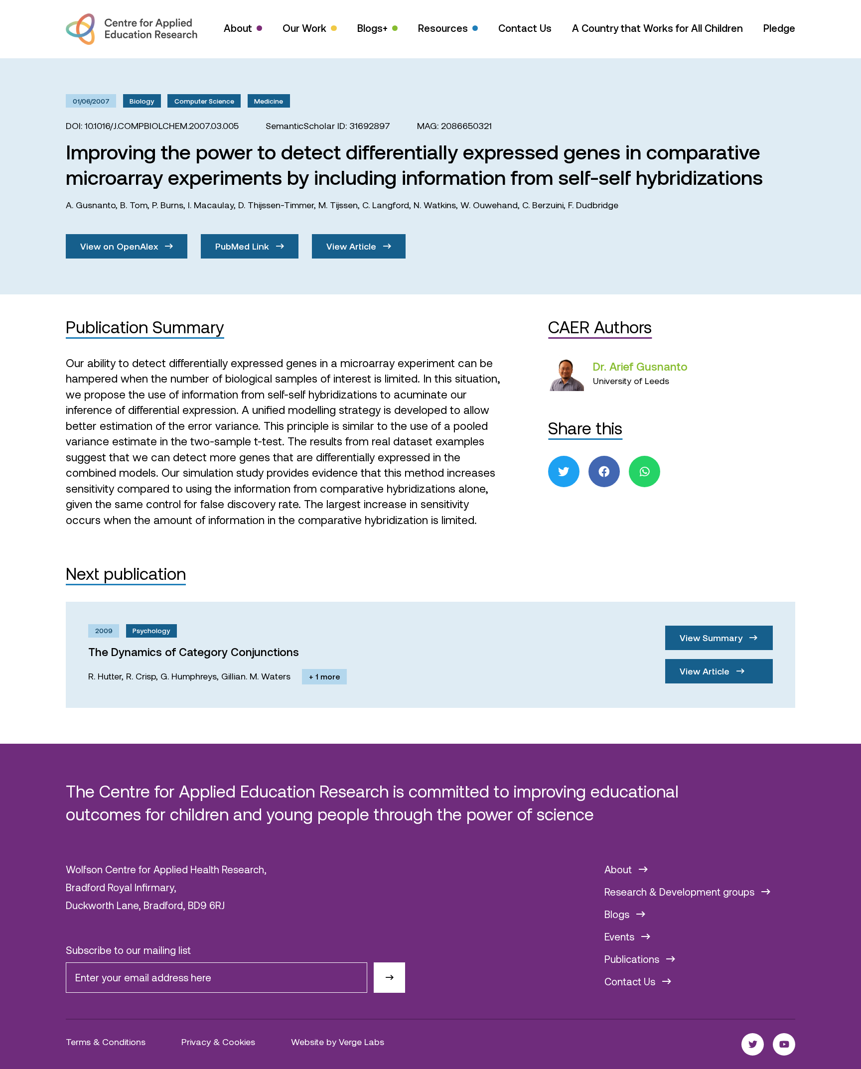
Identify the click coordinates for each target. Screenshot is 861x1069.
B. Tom (133, 204)
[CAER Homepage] (131, 29)
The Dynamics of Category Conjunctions (193, 652)
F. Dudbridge (593, 204)
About (238, 28)
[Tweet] (563, 471)
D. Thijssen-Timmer (276, 204)
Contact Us (525, 28)
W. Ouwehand (489, 204)
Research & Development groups (680, 892)
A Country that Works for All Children (657, 28)
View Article (352, 246)
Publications (633, 959)
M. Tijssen (338, 204)
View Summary (712, 637)
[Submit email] (389, 977)
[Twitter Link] (752, 1044)
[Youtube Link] (784, 1044)
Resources (443, 28)
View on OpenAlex (120, 246)
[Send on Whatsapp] (644, 471)
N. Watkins (435, 204)
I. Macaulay (211, 204)
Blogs (618, 914)
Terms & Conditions (105, 1041)
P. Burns (167, 204)
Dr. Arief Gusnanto (640, 366)
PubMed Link (243, 246)
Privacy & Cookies (218, 1041)
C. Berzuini (543, 204)
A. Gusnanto (91, 204)
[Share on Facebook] (604, 471)
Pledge (779, 28)
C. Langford (385, 204)
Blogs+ (372, 28)
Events (620, 936)
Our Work (304, 28)
